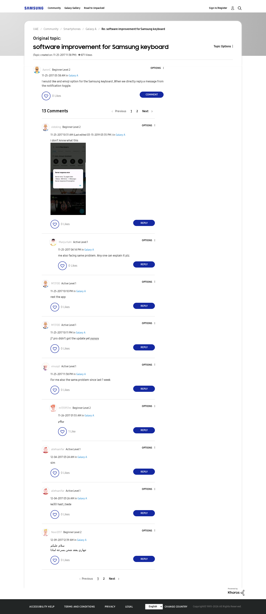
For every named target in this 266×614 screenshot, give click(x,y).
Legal (129, 606)
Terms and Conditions (79, 606)
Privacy (110, 606)
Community (54, 8)
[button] (157, 68)
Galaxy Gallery (72, 8)
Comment (152, 94)
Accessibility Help (41, 606)
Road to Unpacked (94, 8)
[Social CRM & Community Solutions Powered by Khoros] (236, 591)
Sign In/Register (218, 8)
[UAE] (33, 8)
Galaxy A (73, 75)
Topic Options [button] (222, 46)
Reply (144, 223)
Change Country (176, 606)
